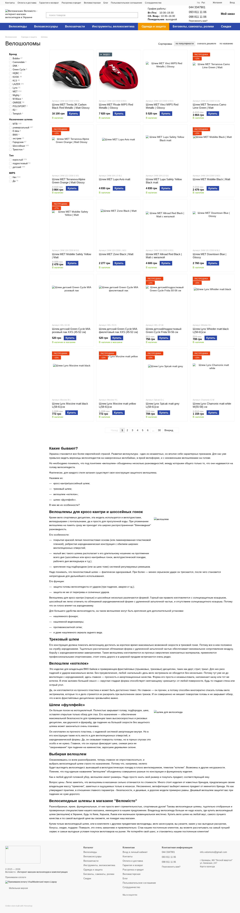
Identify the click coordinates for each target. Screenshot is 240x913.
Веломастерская (92, 3)
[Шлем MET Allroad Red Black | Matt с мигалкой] (165, 224)
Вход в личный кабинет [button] (135, 852)
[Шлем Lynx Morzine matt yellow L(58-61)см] (118, 373)
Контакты (10, 3)
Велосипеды (18, 26)
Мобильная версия (18, 888)
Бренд (13, 54)
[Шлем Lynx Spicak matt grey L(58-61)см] (165, 373)
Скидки (226, 26)
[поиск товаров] (135, 15)
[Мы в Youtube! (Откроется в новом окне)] (174, 2)
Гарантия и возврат (49, 3)
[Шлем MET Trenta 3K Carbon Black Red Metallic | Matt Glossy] (71, 75)
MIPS (12, 173)
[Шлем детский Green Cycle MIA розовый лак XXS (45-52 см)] (71, 299)
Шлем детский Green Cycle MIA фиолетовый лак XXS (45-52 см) (118, 330)
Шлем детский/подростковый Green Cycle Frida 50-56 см (163, 330)
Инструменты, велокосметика (113, 26)
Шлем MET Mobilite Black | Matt (211, 179)
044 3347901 (197, 7)
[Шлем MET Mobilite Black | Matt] (212, 149)
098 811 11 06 (197, 16)
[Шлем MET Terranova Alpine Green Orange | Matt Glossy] (71, 149)
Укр (198, 3)
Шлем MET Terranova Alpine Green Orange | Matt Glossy (68, 181)
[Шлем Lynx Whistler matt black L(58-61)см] (212, 299)
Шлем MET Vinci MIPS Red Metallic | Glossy (162, 106)
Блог (105, 3)
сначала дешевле (206, 43)
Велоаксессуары (46, 26)
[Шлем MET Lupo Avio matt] (118, 149)
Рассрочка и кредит (71, 3)
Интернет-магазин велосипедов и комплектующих (42, 872)
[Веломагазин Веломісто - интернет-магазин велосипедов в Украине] (22, 854)
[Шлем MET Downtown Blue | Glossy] (212, 224)
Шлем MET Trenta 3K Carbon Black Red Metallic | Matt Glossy (71, 106)
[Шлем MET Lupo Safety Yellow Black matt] (165, 149)
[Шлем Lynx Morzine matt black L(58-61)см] (71, 373)
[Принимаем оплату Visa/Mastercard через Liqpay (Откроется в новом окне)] (31, 882)
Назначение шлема (21, 119)
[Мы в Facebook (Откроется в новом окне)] (166, 2)
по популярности (185, 43)
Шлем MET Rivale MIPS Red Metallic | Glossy (116, 106)
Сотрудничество (153, 3)
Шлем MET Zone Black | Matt (116, 254)
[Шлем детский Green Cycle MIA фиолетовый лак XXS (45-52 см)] (118, 299)
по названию (226, 43)
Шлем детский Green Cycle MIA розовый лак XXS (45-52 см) (71, 330)
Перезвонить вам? (198, 21)
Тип (11, 155)
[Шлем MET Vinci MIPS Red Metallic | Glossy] (165, 75)
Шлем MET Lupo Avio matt (114, 179)
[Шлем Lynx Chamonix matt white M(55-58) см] (212, 373)
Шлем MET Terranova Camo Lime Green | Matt (209, 106)
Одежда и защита (154, 26)
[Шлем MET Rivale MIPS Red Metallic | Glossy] (118, 75)
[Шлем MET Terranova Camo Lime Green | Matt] (212, 75)
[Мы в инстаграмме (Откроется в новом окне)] (170, 2)
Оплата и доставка (27, 3)
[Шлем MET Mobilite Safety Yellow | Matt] (71, 224)
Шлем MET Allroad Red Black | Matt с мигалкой (164, 256)
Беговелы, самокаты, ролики (193, 26)
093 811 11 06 (197, 12)
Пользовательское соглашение (126, 3)
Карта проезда (207, 866)
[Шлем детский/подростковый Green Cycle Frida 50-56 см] (165, 299)
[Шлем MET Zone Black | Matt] (118, 224)
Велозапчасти (75, 26)
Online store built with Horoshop (18, 906)
